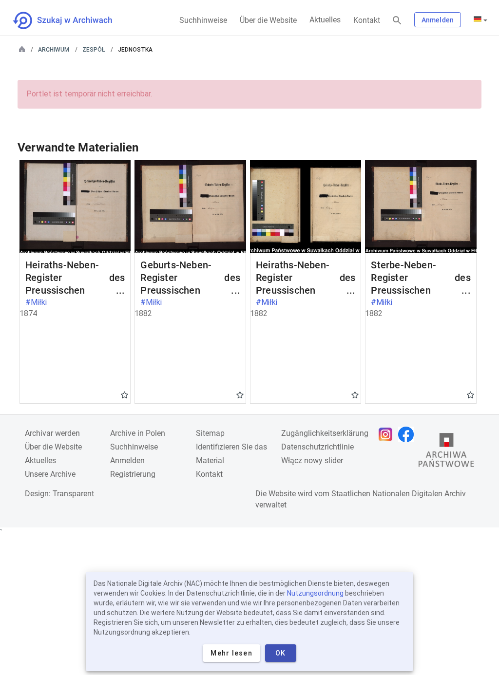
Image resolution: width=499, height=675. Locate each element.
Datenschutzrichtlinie (317, 446)
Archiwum (53, 49)
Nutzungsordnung (315, 593)
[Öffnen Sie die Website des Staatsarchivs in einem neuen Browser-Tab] (446, 452)
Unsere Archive (50, 474)
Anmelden (438, 20)
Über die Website (268, 20)
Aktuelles (325, 19)
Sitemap (210, 433)
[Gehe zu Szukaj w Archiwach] (71, 20)
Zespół (93, 49)
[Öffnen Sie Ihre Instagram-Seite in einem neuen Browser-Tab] (388, 434)
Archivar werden (52, 433)
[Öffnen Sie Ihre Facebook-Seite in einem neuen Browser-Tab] (408, 434)
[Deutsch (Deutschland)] (480, 20)
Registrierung (132, 474)
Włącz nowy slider (312, 460)
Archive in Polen (137, 433)
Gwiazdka (124, 394)
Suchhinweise (203, 20)
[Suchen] (397, 20)
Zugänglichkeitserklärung (324, 433)
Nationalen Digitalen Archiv (419, 493)
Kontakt (366, 20)
